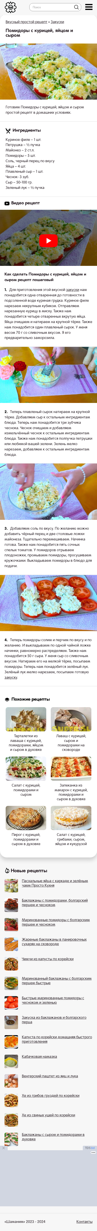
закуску (11, 678)
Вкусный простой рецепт (26, 22)
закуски (72, 290)
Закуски (57, 22)
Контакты (84, 1222)
